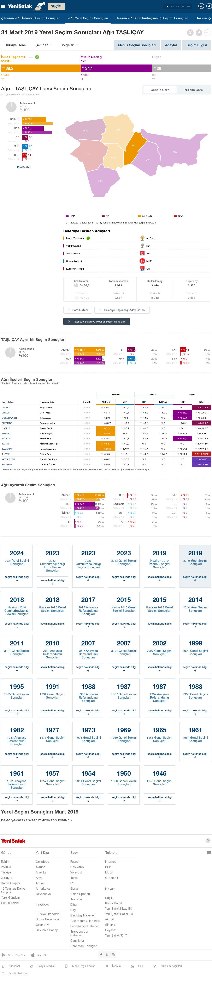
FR (183, 6)
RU (188, 6)
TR (166, 6)
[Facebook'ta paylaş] (200, 32)
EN (172, 6)
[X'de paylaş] (191, 32)
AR (177, 6)
